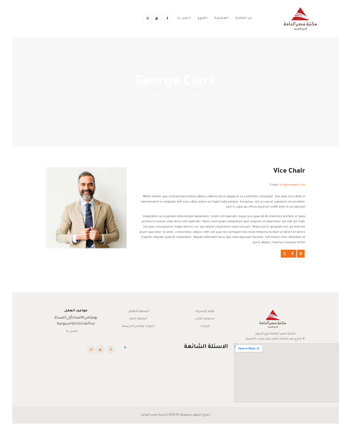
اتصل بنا (72, 331)
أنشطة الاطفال (138, 311)
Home (197, 95)
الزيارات (205, 326)
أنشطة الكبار (138, 318)
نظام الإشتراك (204, 311)
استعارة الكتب (204, 318)
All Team (181, 95)
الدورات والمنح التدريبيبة (138, 326)
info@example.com (292, 185)
